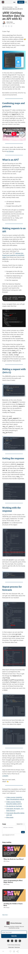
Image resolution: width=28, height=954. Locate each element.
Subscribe (21, 2)
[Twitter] (8, 940)
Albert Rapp (9, 22)
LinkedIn (5, 776)
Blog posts (9, 817)
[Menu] (26, 2)
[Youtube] (16, 940)
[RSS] (20, 940)
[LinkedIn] (12, 940)
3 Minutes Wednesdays (7, 7)
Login (14, 2)
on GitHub (10, 151)
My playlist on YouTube (14, 806)
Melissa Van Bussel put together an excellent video (13, 255)
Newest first (20, 824)
